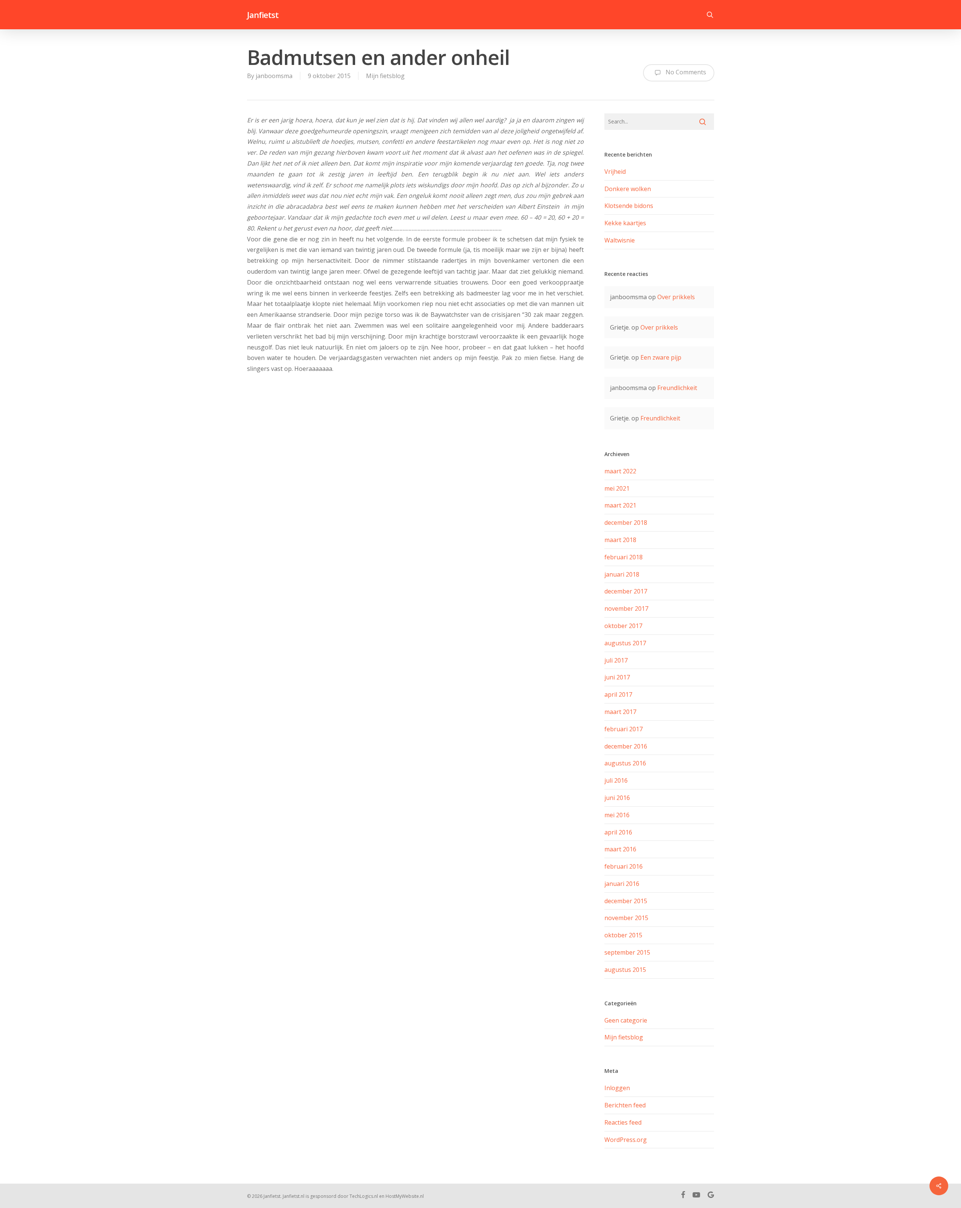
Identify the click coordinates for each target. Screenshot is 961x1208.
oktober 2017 (623, 626)
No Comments (685, 72)
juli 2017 (616, 660)
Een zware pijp (660, 357)
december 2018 (625, 522)
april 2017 (618, 694)
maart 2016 (620, 849)
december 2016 (625, 746)
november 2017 (626, 608)
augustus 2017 (625, 643)
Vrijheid (615, 171)
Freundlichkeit (677, 388)
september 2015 (627, 952)
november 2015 (626, 918)
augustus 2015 (625, 969)
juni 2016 (617, 798)
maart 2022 (620, 471)
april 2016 (618, 832)
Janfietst (263, 15)
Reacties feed (623, 1122)
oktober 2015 (623, 935)
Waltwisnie (619, 240)
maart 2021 (620, 505)
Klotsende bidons (628, 206)
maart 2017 (620, 712)
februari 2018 (623, 557)
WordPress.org (625, 1140)
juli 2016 (616, 780)
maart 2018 (620, 540)
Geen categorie (625, 1020)
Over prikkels (676, 297)
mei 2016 (617, 815)
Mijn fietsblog (385, 76)
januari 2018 (621, 574)
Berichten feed (625, 1105)
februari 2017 (623, 729)
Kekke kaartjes (625, 223)
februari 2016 (623, 866)
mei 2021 (617, 488)
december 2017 (625, 591)
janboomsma (274, 76)
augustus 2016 (625, 763)
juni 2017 (617, 677)
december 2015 (625, 901)
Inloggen (617, 1088)
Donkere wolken (627, 189)
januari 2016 (621, 884)
